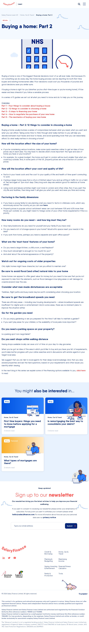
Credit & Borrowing (48, 553)
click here (81, 370)
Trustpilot (83, 594)
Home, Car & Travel (27, 15)
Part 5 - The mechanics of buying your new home (24, 117)
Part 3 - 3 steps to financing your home (19, 111)
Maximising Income (63, 560)
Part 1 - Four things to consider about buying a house (26, 105)
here (45, 205)
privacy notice (49, 517)
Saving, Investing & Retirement (50, 567)
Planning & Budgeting (48, 560)
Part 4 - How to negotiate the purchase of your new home (28, 114)
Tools (61, 574)
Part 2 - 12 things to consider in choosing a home (24, 108)
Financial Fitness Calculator (65, 567)
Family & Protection (48, 575)
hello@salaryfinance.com (23, 514)
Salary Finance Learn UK (10, 15)
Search (79, 4)
